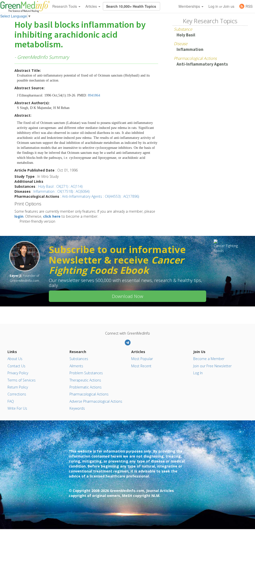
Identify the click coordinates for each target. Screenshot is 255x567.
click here (52, 216)
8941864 (94, 95)
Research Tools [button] (65, 6)
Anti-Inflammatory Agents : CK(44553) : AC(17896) (100, 196)
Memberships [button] (190, 6)
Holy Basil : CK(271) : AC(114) (60, 186)
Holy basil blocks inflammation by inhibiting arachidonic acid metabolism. (80, 35)
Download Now (127, 296)
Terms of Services (21, 380)
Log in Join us (221, 6)
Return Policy (17, 387)
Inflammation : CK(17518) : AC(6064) (61, 191)
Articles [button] (91, 6)
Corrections (16, 394)
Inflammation (190, 49)
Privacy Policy (17, 373)
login (18, 216)
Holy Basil (186, 35)
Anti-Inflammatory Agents (202, 64)
